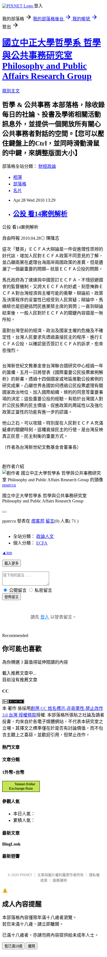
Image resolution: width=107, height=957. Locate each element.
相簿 (17, 177)
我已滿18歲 (13, 946)
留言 (50, 521)
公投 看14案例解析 (40, 213)
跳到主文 (11, 91)
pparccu (9, 485)
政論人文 (45, 536)
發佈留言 (11, 597)
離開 (31, 946)
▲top (7, 552)
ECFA (41, 543)
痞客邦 (37, 521)
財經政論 (47, 166)
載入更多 (11, 563)
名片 (17, 190)
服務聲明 (60, 880)
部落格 (19, 184)
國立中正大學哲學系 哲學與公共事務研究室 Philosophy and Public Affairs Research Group (51, 59)
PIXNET (26, 875)
